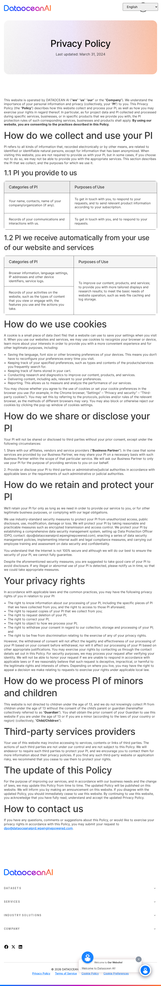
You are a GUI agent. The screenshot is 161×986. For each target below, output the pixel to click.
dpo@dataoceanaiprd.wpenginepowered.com (38, 828)
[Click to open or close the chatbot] (145, 970)
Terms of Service (66, 973)
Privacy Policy (41, 973)
